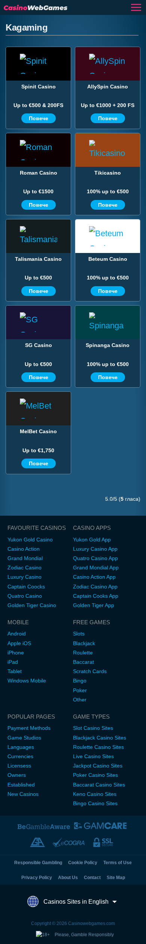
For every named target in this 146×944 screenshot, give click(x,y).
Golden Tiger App (93, 605)
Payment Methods (29, 728)
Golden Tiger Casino (31, 605)
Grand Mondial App (96, 568)
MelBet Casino (38, 431)
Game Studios (24, 738)
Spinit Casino (38, 87)
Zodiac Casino (24, 568)
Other (79, 700)
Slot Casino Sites (93, 728)
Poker (80, 690)
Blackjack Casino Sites (99, 738)
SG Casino (38, 345)
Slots (79, 634)
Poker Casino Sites (95, 775)
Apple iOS (19, 643)
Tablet (14, 671)
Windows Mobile (26, 681)
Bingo (79, 681)
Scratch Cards (90, 671)
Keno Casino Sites (94, 794)
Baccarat (83, 662)
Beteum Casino (107, 259)
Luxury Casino (24, 577)
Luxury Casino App (95, 549)
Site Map (116, 877)
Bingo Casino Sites (95, 803)
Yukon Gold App (92, 540)
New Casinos (23, 794)
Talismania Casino (38, 259)
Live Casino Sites (93, 756)
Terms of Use (117, 862)
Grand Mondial (25, 558)
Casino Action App (94, 577)
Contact (92, 877)
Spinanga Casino (108, 345)
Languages (20, 747)
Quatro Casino (24, 596)
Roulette (83, 653)
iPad (12, 662)
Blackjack (84, 643)
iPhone (15, 653)
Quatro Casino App (95, 558)
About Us (68, 877)
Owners (16, 775)
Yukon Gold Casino (30, 540)
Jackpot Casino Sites (97, 766)
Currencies (20, 756)
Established (21, 785)
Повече (38, 118)
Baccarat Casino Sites (99, 785)
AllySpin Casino (107, 87)
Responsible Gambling (38, 862)
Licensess (19, 766)
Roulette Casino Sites (98, 747)
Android (16, 634)
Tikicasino (107, 173)
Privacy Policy (36, 877)
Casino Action (23, 549)
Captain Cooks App (95, 596)
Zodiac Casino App (95, 587)
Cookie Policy (82, 862)
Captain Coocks (26, 587)
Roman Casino (38, 173)
